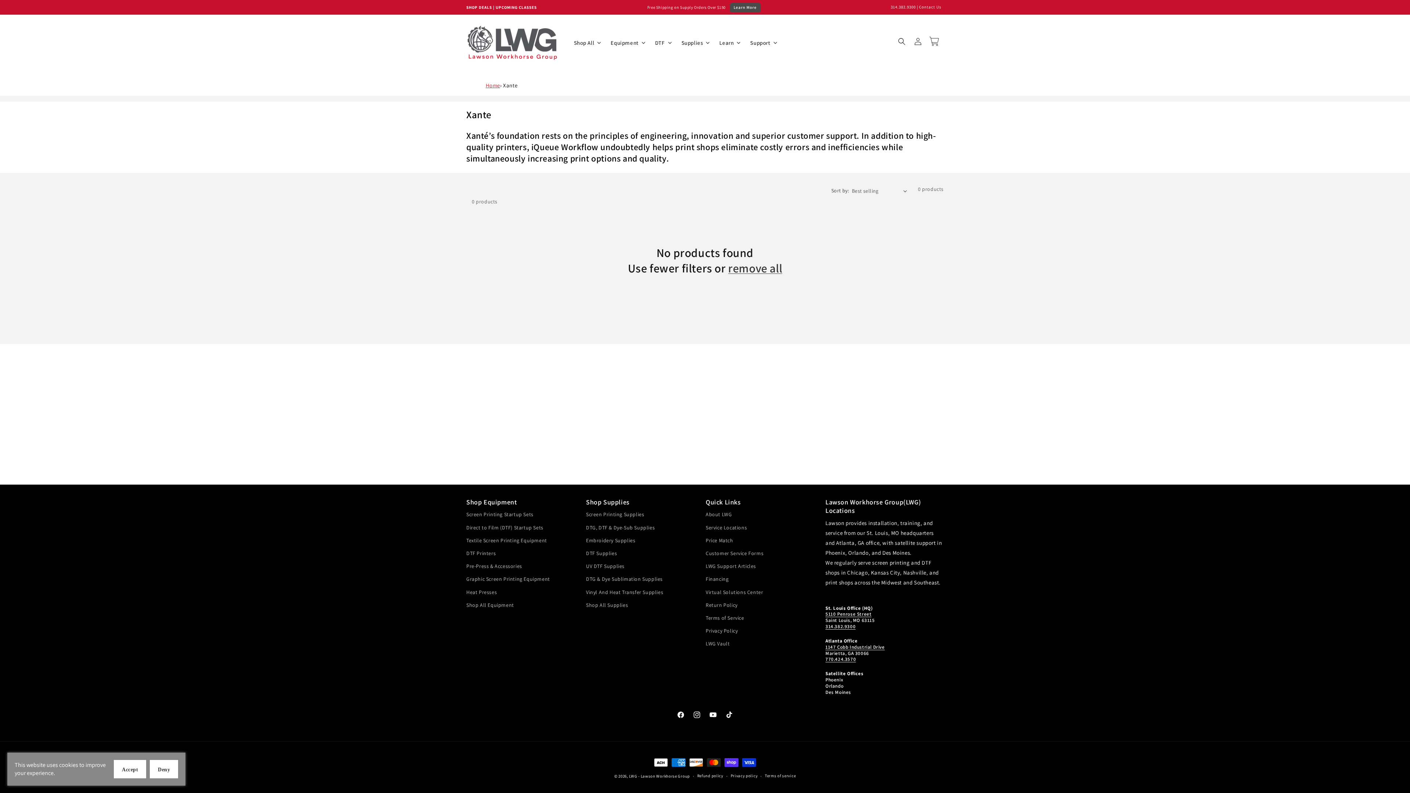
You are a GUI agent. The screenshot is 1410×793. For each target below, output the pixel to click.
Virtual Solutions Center (734, 592)
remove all (755, 268)
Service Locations (726, 527)
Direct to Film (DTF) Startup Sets (504, 527)
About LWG (719, 514)
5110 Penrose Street (848, 614)
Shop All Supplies (607, 605)
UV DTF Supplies (605, 566)
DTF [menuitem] (660, 42)
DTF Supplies (601, 553)
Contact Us (930, 7)
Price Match (719, 540)
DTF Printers (481, 553)
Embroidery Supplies (610, 540)
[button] (902, 41)
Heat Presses (481, 592)
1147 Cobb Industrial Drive (855, 647)
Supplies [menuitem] (692, 42)
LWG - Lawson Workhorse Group (659, 776)
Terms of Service (725, 618)
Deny (164, 769)
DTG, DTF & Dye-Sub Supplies (620, 527)
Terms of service (780, 775)
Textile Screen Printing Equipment (506, 540)
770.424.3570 (840, 659)
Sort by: (840, 190)
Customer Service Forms (734, 553)
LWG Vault (718, 643)
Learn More (745, 7)
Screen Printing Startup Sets (500, 514)
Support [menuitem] (760, 42)
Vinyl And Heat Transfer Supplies (624, 592)
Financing (717, 579)
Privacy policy (744, 775)
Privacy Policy (722, 630)
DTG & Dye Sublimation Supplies (624, 579)
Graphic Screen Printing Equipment (508, 579)
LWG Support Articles (731, 566)
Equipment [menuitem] (624, 42)
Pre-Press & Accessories (494, 566)
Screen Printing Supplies (615, 514)
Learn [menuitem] (726, 42)
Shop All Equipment (490, 605)
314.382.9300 (903, 7)
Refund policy (710, 775)
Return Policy (722, 605)
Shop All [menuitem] (584, 42)
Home (493, 85)
